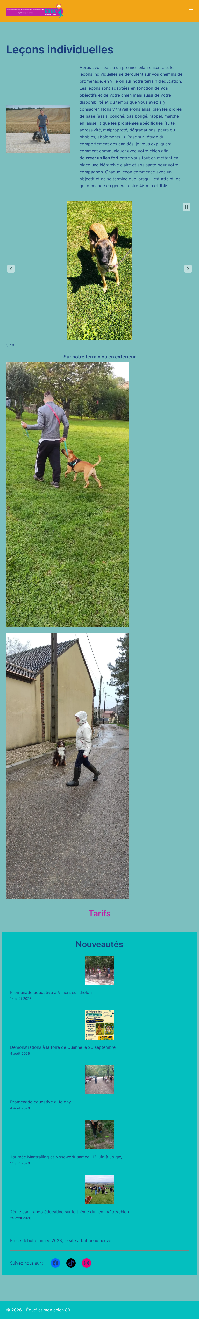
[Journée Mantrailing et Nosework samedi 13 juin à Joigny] (99, 1134)
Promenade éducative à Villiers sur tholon (51, 992)
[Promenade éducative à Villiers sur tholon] (99, 970)
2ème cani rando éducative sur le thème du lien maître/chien (69, 1211)
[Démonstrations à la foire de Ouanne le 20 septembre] (99, 1025)
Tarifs (99, 913)
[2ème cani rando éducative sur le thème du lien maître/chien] (99, 1189)
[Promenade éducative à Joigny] (99, 1079)
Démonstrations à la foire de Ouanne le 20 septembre (63, 1047)
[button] (11, 269)
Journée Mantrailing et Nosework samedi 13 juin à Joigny (66, 1156)
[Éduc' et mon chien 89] (34, 10)
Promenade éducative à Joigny (40, 1101)
